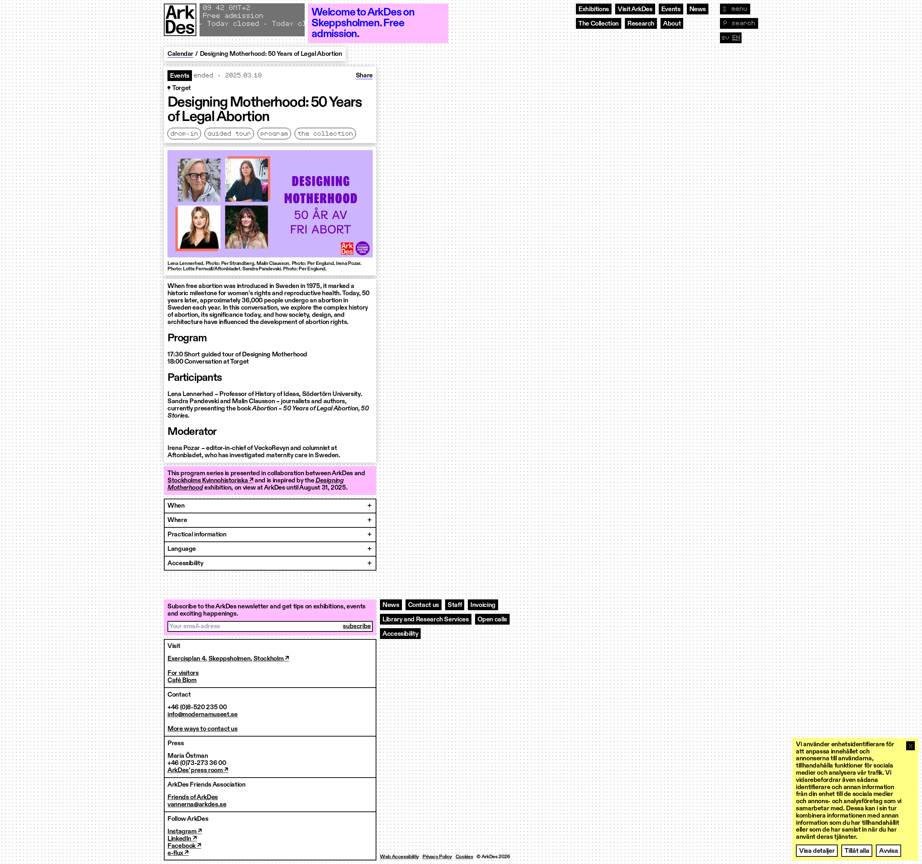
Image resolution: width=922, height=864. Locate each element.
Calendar (180, 54)
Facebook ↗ (184, 846)
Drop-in (184, 134)
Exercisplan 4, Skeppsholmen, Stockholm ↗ (228, 659)
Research (640, 24)
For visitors (183, 673)
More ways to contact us (202, 729)
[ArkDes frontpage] (180, 23)
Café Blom (182, 680)
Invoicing (483, 605)
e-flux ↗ (178, 853)
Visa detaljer (816, 851)
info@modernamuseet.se (202, 714)
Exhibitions (593, 9)
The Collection (598, 24)
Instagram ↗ (184, 831)
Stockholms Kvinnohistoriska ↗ (210, 480)
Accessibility (400, 634)
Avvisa (888, 851)
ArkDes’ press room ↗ (197, 770)
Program (274, 134)
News (697, 9)
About (672, 24)
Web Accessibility (399, 856)
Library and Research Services (425, 619)
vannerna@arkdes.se (197, 804)
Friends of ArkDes (192, 797)
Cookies (464, 856)
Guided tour (229, 134)
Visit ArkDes (635, 9)
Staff (455, 605)
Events (671, 9)
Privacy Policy (437, 856)
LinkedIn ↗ (182, 839)
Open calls (492, 619)
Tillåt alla (857, 851)
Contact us (423, 605)
